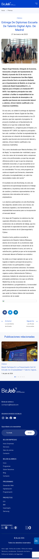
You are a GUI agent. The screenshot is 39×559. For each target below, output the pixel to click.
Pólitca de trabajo (27, 548)
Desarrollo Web (8, 485)
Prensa (10, 10)
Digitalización (7, 489)
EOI (4, 501)
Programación (7, 492)
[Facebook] (10, 417)
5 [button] (22, 376)
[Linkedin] (6, 417)
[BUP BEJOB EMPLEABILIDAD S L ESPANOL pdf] (4, 528)
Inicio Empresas (8, 444)
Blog (4, 473)
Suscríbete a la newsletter (11, 427)
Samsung (6, 511)
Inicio (3, 10)
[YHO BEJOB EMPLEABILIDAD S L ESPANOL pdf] (14, 528)
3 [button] (18, 376)
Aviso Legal (5, 548)
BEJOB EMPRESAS (10, 440)
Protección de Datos (23, 551)
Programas (6, 466)
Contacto (6, 453)
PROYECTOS (7, 498)
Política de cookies (15, 548)
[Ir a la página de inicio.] (9, 3)
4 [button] (20, 376)
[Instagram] (3, 417)
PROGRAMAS (8, 482)
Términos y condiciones (9, 551)
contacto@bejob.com (10, 405)
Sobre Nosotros (8, 469)
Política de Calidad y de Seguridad (12, 554)
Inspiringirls (6, 508)
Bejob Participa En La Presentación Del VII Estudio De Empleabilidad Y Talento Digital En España (19, 369)
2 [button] (16, 376)
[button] (4, 312)
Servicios (6, 447)
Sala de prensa (8, 450)
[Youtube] (14, 417)
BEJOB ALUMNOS (9, 459)
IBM (4, 505)
